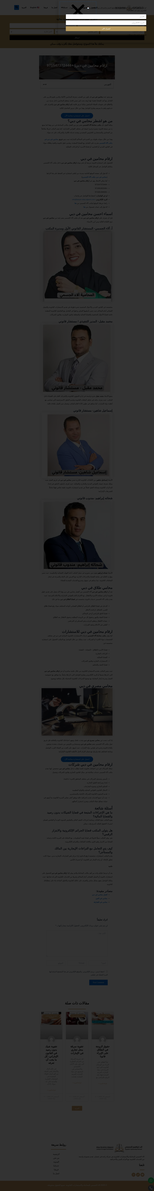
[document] (77, 595)
